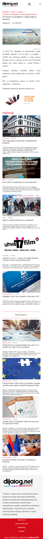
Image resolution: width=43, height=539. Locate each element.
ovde (32, 89)
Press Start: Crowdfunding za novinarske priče (20, 182)
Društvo (5, 179)
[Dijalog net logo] (10, 4)
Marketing (21, 527)
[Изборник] (29, 4)
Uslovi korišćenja (21, 524)
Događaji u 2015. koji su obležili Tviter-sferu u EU (21, 296)
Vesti (9, 342)
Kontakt (21, 531)
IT (12, 294)
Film (4, 255)
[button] (40, 4)
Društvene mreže (7, 294)
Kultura (7, 255)
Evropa (4, 217)
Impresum (21, 520)
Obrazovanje (6, 138)
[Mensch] (21, 93)
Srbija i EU (5, 342)
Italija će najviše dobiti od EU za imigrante (18, 220)
